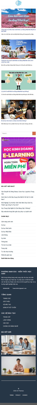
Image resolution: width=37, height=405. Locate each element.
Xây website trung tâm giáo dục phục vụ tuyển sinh (16, 211)
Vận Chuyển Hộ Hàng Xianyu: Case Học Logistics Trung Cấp (17, 193)
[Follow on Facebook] (15, 385)
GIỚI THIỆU (6, 301)
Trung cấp (4, 248)
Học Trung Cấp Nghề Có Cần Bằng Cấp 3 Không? (15, 208)
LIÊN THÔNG (7, 320)
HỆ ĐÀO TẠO (7, 304)
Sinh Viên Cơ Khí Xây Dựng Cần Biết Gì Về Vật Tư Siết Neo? (17, 198)
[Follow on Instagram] (17, 385)
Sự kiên (3, 238)
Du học (3, 225)
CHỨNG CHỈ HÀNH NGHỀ (10, 326)
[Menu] (2, 3)
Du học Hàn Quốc (6, 228)
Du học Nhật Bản (6, 231)
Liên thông (4, 235)
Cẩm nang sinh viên (7, 221)
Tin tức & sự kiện (6, 245)
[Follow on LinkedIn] (21, 385)
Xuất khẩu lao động (7, 258)
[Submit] (34, 133)
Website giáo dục (6, 255)
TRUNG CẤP (6, 317)
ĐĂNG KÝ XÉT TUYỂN (9, 307)
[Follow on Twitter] (19, 385)
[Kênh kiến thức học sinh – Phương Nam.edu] (18, 3)
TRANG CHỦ (6, 298)
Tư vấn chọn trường (7, 251)
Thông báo (4, 241)
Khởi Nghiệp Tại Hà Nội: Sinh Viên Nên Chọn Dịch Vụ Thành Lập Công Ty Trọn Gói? (16, 204)
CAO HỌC (6, 323)
